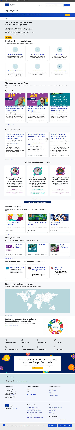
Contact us (29, 389)
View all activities (9, 159)
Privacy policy (52, 409)
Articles (23, 15)
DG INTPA (13, 394)
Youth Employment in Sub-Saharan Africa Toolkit (39, 269)
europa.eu (15, 408)
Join (68, 15)
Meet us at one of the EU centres (34, 412)
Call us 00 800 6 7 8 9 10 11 (33, 407)
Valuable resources (37, 71)
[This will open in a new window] (10, 5)
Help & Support (52, 390)
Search (67, 4)
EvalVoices (57, 145)
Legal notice (52, 410)
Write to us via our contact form (34, 410)
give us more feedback (23, 381)
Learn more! (8, 37)
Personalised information (15, 71)
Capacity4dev (11, 11)
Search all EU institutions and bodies (57, 419)
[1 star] (6, 381)
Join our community (37, 367)
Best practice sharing (60, 71)
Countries (17, 15)
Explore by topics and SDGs (11, 325)
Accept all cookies (53, 425)
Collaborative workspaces (15, 54)
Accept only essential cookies (65, 425)
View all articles (8, 124)
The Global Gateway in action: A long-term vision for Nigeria (37, 109)
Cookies (51, 412)
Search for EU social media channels (35, 417)
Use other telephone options (33, 409)
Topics (11, 15)
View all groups (8, 234)
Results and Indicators (58, 268)
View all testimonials (37, 199)
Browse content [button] (37, 15)
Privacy (51, 393)
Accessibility (52, 413)
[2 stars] (7, 381)
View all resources (9, 280)
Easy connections (60, 54)
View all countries (9, 315)
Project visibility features (37, 54)
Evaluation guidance (17, 267)
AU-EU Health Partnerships (64, 246)
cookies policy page (25, 425)
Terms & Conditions (53, 395)
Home (7, 15)
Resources (29, 15)
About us (51, 389)
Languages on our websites (55, 407)
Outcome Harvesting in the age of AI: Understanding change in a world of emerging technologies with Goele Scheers (59, 111)
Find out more (8, 80)
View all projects (9, 258)
